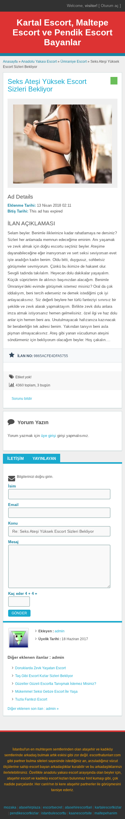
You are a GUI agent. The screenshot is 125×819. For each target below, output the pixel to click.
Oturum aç (110, 5)
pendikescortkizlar (24, 813)
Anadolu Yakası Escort (39, 62)
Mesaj (13, 542)
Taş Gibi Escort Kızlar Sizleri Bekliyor (44, 676)
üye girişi (48, 435)
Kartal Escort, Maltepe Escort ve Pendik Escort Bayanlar (62, 32)
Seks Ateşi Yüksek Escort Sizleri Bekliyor (47, 85)
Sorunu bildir (22, 399)
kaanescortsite (80, 813)
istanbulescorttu (53, 813)
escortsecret (52, 807)
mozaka (10, 807)
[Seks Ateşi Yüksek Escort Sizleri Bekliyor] (62, 185)
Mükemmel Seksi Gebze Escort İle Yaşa (46, 692)
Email (13, 505)
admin (60, 631)
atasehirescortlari (78, 807)
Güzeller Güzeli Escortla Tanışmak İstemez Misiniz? (55, 684)
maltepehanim (105, 813)
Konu (13, 523)
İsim (12, 486)
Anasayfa (10, 62)
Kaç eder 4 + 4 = (22, 593)
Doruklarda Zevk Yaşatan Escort (40, 668)
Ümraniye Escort (73, 62)
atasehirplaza (29, 807)
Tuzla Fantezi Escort (31, 699)
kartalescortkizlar (108, 807)
